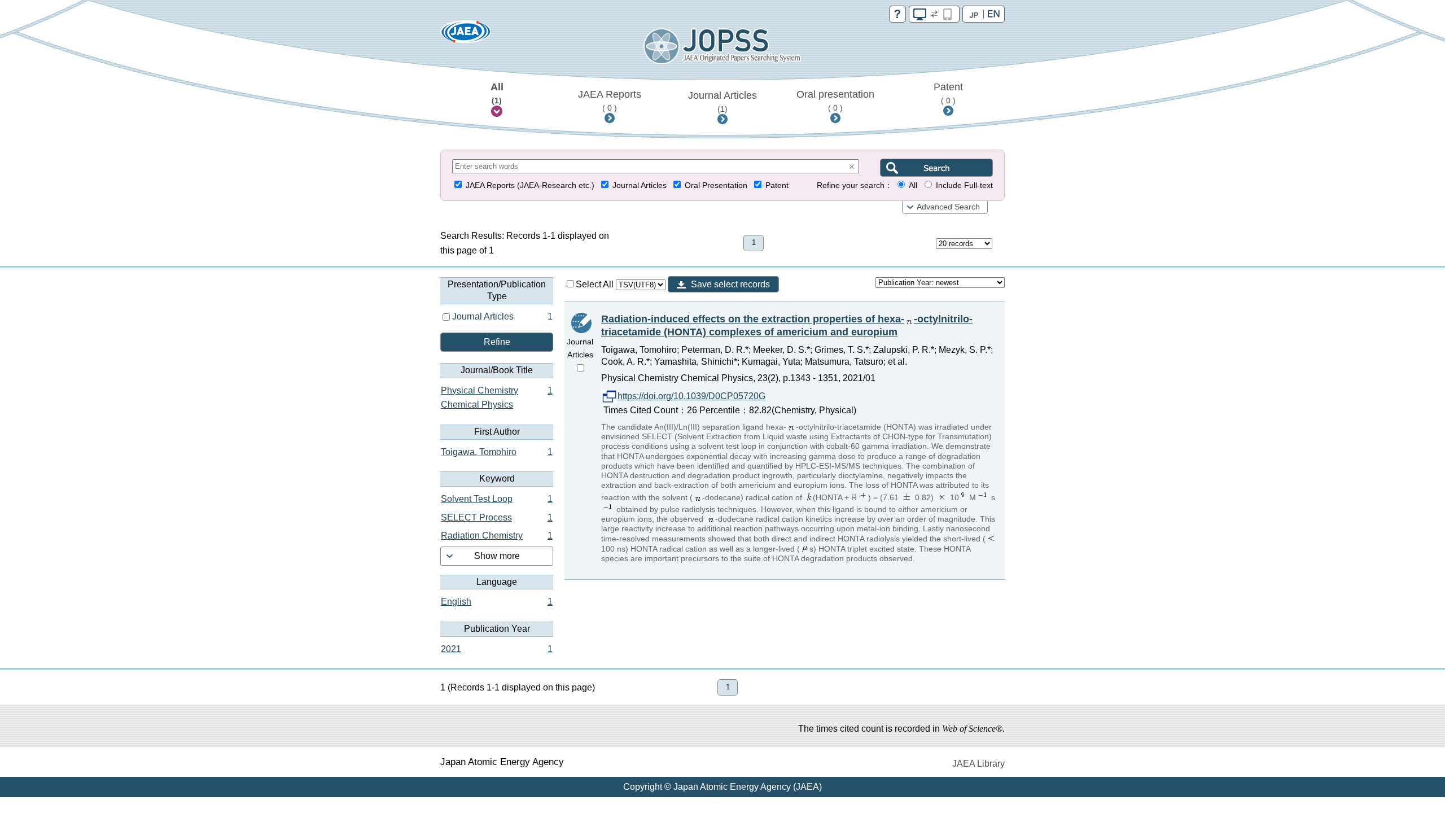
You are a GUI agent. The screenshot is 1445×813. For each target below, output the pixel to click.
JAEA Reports (609, 100)
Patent (948, 93)
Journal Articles (722, 101)
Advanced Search (948, 207)
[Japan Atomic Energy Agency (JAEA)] (465, 35)
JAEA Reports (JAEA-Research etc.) (530, 185)
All (497, 93)
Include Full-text (964, 185)
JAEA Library (978, 763)
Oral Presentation (716, 185)
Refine (497, 342)
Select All (596, 284)
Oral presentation (835, 100)
